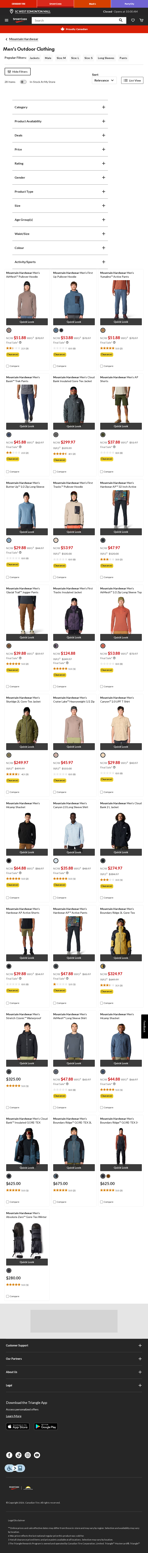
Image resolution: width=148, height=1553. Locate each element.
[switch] (37, 82)
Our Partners (14, 1358)
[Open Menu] (6, 20)
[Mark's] (92, 4)
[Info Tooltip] (20, 343)
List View (135, 80)
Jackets (35, 58)
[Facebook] (9, 1455)
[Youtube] (37, 1455)
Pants (123, 58)
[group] (27, 354)
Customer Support (17, 1345)
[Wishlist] (133, 20)
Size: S (88, 58)
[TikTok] (18, 1455)
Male (48, 58)
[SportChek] (55, 4)
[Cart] (141, 20)
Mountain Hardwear (23, 39)
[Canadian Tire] (18, 4)
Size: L (75, 58)
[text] (27, 348)
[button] (121, 20)
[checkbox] (12, 366)
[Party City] (129, 4)
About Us (11, 1372)
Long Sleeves (106, 58)
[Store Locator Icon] (11, 11)
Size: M (61, 58)
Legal (9, 1385)
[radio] (9, 330)
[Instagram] (28, 1455)
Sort (95, 74)
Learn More (13, 1416)
